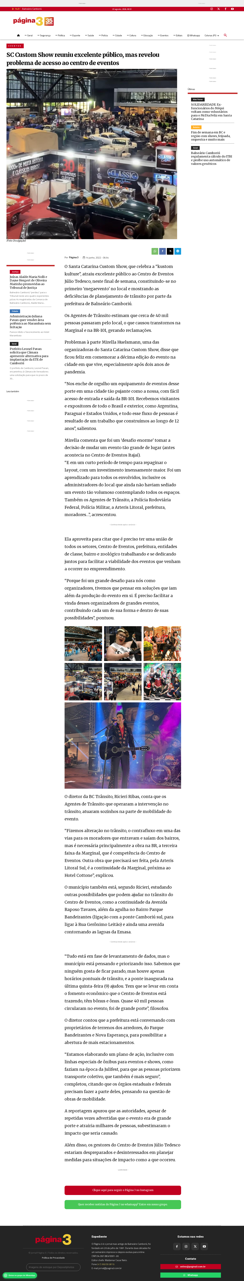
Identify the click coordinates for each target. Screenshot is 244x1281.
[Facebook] (225, 9)
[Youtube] (232, 9)
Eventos (15, 46)
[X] (170, 251)
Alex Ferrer (198, 99)
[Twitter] (218, 9)
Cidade (15, 311)
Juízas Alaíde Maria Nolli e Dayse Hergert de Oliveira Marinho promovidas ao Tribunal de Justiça (28, 282)
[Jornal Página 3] (33, 21)
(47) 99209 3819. (106, 1264)
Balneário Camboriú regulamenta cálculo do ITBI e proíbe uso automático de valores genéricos (211, 158)
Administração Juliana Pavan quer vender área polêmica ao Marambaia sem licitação (30, 321)
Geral (14, 344)
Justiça (15, 272)
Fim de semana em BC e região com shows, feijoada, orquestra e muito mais (210, 135)
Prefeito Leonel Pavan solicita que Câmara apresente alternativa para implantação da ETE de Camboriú (29, 356)
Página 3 (74, 257)
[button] (225, 35)
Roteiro (196, 127)
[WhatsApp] (155, 251)
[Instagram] (211, 9)
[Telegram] (177, 251)
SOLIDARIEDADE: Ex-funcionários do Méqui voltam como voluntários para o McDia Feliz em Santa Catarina (211, 112)
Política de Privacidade (53, 1257)
